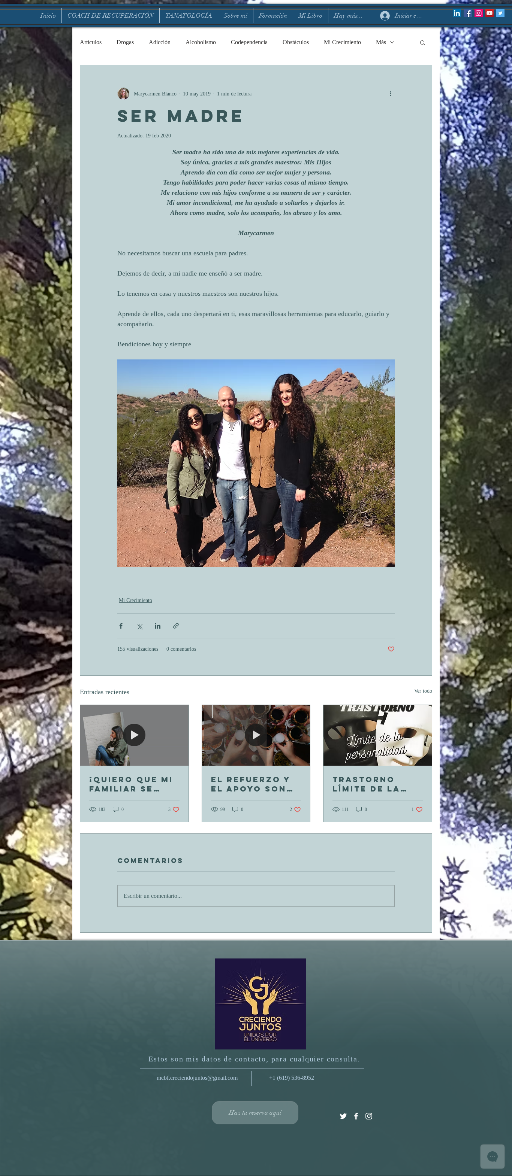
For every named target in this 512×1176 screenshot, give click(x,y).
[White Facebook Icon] (356, 1116)
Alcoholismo (201, 42)
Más (381, 42)
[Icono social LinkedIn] (457, 13)
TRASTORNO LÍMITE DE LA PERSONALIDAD (372, 784)
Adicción (160, 42)
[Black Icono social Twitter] (500, 13)
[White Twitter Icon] (343, 1116)
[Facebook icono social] (468, 13)
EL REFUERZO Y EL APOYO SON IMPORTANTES (250, 784)
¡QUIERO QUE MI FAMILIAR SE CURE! (131, 784)
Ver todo (423, 691)
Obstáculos (296, 42)
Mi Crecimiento (342, 42)
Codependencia (249, 42)
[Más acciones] (390, 93)
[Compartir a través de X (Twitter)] (139, 625)
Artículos (91, 42)
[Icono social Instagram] (479, 13)
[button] (422, 42)
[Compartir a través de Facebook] (120, 625)
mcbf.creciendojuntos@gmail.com (197, 1078)
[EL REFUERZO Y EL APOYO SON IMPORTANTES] (256, 735)
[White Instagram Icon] (368, 1116)
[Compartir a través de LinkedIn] (157, 625)
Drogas (125, 42)
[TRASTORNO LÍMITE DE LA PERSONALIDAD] (377, 735)
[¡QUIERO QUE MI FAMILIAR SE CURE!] (134, 735)
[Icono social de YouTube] (489, 13)
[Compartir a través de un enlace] (176, 625)
